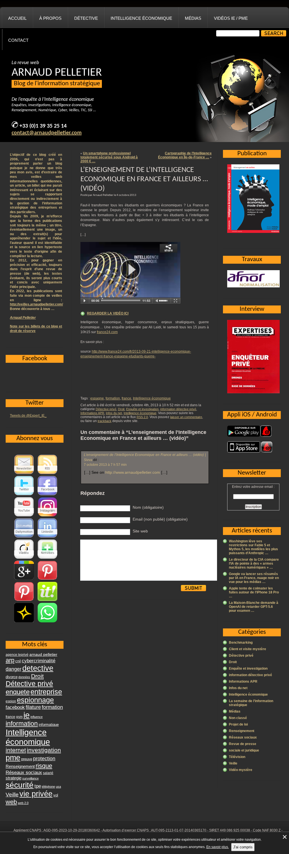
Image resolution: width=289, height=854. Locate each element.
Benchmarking (241, 643)
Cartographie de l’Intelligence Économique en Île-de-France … (185, 155)
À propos (50, 18)
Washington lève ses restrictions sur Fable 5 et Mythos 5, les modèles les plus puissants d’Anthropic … (253, 547)
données (24, 677)
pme (13, 757)
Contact (18, 40)
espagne (97, 398)
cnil (18, 661)
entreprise (46, 692)
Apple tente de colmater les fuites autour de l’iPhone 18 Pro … (254, 592)
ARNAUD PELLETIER (57, 72)
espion (11, 701)
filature (33, 707)
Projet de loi (238, 724)
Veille (233, 763)
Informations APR (92, 413)
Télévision (237, 757)
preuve (26, 759)
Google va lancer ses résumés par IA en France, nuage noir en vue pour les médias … (254, 578)
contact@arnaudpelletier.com (47, 133)
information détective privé (178, 409)
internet (16, 750)
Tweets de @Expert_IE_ (28, 416)
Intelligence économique (141, 18)
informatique (49, 724)
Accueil (17, 18)
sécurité (20, 785)
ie (26, 715)
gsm (19, 717)
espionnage (35, 700)
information (22, 723)
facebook (15, 707)
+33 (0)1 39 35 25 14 (43, 126)
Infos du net (114, 413)
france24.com (107, 332)
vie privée (35, 794)
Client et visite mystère (247, 649)
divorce (11, 677)
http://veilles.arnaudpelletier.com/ (36, 304)
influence (36, 716)
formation (113, 398)
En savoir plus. (217, 847)
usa (58, 786)
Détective (86, 18)
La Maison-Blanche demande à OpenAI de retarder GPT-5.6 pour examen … (253, 607)
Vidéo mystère (240, 770)
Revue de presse (242, 744)
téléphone (48, 786)
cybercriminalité (38, 660)
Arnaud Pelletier (23, 318)
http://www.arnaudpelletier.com (132, 472)
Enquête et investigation (142, 409)
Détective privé (106, 409)
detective (37, 668)
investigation (44, 750)
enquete (18, 692)
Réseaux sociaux (243, 737)
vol (55, 795)
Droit (121, 409)
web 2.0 (23, 803)
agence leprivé (17, 655)
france (126, 398)
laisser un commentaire (186, 417)
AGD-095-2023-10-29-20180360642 (71, 830)
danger (13, 669)
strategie (13, 778)
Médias (193, 18)
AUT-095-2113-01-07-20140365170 (178, 830)
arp (10, 660)
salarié (48, 773)
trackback (104, 421)
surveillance (30, 778)
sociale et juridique (244, 750)
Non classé (238, 718)
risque (44, 765)
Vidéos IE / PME (231, 18)
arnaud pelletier (43, 654)
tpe (37, 786)
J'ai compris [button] (243, 847)
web (11, 801)
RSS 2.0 (142, 417)
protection (44, 758)
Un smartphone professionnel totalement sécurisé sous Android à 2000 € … (109, 157)
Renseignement (241, 731)
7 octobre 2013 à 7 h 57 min (105, 465)
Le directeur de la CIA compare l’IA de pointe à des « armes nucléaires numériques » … (254, 563)
